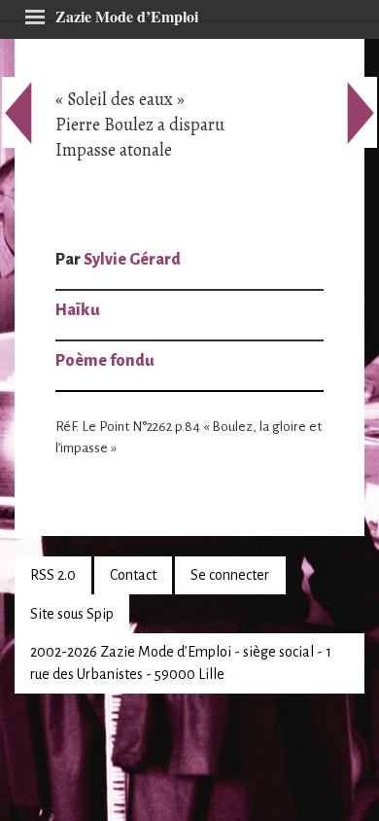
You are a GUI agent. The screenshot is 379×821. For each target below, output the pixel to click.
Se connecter (229, 575)
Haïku (77, 310)
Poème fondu (105, 361)
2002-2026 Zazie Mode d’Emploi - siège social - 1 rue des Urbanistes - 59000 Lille (180, 663)
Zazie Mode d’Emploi (126, 13)
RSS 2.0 (53, 575)
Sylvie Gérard (132, 259)
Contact (133, 575)
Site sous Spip (72, 614)
